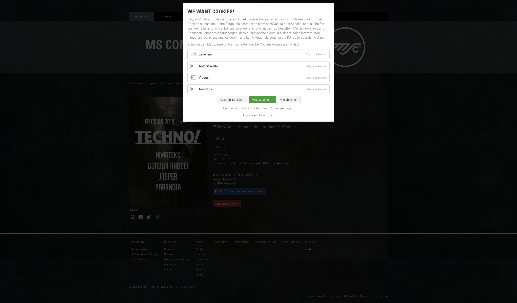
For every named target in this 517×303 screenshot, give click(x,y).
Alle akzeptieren (262, 100)
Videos (204, 77)
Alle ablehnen (288, 100)
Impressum (250, 115)
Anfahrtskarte (208, 66)
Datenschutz (266, 115)
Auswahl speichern (232, 100)
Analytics (205, 89)
